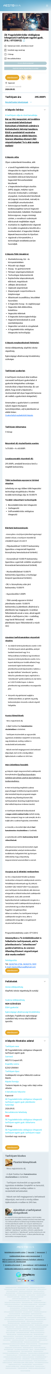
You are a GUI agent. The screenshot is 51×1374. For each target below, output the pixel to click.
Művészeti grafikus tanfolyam (27, 1366)
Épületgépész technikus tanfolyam (13, 1302)
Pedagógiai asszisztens (10, 1368)
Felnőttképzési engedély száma (15, 1252)
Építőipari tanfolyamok (36, 1300)
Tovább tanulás (23, 1353)
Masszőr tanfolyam (39, 1330)
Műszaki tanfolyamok (38, 1334)
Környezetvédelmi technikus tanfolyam (16, 1321)
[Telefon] (23, 77)
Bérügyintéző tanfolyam (12, 1291)
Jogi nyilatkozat (28, 1265)
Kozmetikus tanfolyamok (36, 1323)
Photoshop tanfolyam (22, 1368)
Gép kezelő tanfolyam (15, 1308)
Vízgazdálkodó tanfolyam (40, 1356)
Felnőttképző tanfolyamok (40, 1302)
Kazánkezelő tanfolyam (36, 1313)
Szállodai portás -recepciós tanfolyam (13, 1347)
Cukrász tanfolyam (31, 1294)
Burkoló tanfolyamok (10, 1292)
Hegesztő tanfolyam (27, 1311)
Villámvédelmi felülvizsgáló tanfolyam (12, 1356)
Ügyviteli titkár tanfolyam (24, 1354)
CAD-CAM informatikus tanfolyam (23, 1292)
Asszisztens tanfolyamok (19, 1289)
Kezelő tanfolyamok (21, 1317)
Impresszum (41, 1252)
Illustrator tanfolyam (27, 1364)
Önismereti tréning (39, 1366)
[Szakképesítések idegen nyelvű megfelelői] (24, 40)
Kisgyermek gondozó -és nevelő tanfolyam (14, 1319)
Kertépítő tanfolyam (38, 1315)
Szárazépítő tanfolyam (28, 1347)
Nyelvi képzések (19, 1336)
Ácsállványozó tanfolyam (11, 1287)
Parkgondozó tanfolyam (21, 1338)
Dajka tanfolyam (26, 1358)
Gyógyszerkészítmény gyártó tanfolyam (13, 1311)
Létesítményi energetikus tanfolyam (37, 1326)
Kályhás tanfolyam (25, 1313)
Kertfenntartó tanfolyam (10, 1317)
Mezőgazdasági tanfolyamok (22, 1332)
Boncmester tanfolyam (39, 1291)
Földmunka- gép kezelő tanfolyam (15, 1306)
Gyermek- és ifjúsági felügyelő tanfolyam (30, 1308)
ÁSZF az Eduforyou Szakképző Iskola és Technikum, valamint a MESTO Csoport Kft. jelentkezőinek (23, 1260)
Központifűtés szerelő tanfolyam (10, 1324)
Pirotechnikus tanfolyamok (18, 1339)
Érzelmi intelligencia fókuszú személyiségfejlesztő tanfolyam (17, 1360)
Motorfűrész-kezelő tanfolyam (37, 1332)
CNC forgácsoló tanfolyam (38, 1292)
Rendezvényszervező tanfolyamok (32, 1341)
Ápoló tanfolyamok (8, 1289)
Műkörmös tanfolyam (11, 1334)
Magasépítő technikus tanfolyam (26, 1330)
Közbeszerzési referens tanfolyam (35, 1321)
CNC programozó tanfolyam (11, 1294)
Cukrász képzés (21, 1294)
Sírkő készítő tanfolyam (31, 1343)
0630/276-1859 (29, 964)
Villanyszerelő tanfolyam (28, 1356)
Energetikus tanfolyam (33, 1298)
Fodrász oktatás (42, 1304)
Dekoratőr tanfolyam (41, 1294)
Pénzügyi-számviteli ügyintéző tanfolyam (36, 1338)
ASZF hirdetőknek (40, 1265)
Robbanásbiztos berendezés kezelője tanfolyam (14, 1343)
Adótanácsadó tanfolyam (23, 1287)
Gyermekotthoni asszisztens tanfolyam (19, 1309)
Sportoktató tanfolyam (14, 1345)
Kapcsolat (31, 1252)
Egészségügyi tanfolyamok (13, 1296)
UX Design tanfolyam (25, 1370)
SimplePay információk (12, 1265)
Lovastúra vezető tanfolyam (37, 1328)
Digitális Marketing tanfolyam (38, 1358)
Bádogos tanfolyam (41, 1289)
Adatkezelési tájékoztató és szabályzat (18, 1269)
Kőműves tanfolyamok (30, 1319)
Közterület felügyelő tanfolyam (26, 1324)
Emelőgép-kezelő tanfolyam (36, 1296)
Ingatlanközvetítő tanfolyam (40, 1311)
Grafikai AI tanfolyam (7, 1362)
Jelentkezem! (12, 78)
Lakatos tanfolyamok (9, 1326)
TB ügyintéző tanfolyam (26, 1351)
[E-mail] (29, 77)
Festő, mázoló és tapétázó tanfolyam (29, 1304)
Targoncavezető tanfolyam (40, 1349)
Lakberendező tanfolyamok (21, 1326)
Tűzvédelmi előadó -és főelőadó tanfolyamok (38, 1353)
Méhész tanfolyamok (10, 1332)
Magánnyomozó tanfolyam (12, 1330)
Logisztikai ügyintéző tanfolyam (14, 1328)
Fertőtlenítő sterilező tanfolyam (12, 1304)
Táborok (31, 1349)
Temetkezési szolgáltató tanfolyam (11, 1353)
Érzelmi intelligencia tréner (40, 1360)
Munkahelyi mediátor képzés (12, 1366)
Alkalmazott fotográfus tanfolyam (37, 1287)
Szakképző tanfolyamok (35, 1345)
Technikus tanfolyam (38, 1351)
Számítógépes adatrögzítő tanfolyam (36, 1368)
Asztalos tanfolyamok (31, 1289)
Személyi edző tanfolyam (39, 1347)
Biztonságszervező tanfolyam (25, 1291)
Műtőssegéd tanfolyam (8, 1336)
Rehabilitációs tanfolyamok (16, 1341)
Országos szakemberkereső (40, 1336)
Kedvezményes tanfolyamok (13, 1315)
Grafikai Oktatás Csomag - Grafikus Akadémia (23, 1362)
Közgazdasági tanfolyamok (14, 1323)
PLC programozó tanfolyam (31, 1339)
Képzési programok (39, 1269)
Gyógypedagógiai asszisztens (41, 1362)
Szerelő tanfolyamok (8, 1349)
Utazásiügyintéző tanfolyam (38, 1354)
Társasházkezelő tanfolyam (13, 1351)
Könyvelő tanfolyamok (41, 1319)
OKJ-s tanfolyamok (28, 1336)
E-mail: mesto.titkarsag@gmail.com (20, 967)
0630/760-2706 (15, 964)
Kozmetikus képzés (25, 1323)
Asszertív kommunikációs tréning (13, 1358)
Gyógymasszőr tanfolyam (34, 1309)
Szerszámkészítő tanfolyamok (21, 1349)
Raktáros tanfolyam (43, 1339)
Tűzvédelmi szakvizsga (12, 1354)
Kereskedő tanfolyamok (26, 1315)
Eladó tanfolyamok (25, 1296)
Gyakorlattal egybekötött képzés (19, 415)
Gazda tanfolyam (39, 1306)
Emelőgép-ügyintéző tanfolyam (19, 1298)
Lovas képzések (26, 1328)
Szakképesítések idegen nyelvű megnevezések (24, 1256)
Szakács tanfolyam (25, 1345)
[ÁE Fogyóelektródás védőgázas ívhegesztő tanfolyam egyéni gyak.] (25, 22)
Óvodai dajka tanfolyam (9, 1338)
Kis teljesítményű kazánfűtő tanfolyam (36, 1317)
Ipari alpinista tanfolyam (14, 1313)
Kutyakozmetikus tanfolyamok (41, 1324)
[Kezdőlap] (11, 6)
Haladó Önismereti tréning (15, 1364)
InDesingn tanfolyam (38, 1364)
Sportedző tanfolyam (43, 1343)
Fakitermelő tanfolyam (27, 1302)
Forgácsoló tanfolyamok (29, 1306)
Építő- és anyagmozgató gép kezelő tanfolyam (19, 1300)
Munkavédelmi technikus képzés (25, 1334)
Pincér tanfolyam (7, 1339)
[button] (47, 5)
